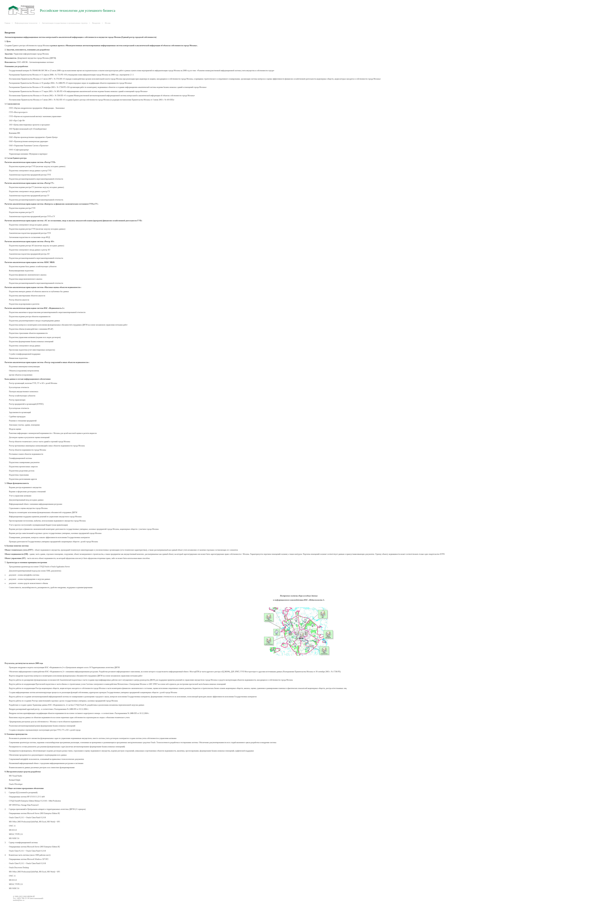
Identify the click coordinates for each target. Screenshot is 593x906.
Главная (7, 23)
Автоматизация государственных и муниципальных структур (65, 23)
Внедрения (96, 23)
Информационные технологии (26, 23)
